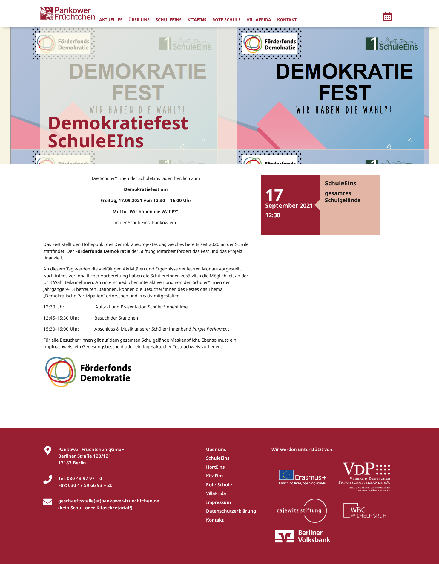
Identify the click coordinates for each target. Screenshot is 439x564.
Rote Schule (226, 19)
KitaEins (197, 19)
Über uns (139, 19)
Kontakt (287, 19)
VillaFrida (259, 19)
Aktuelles (110, 19)
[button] (387, 17)
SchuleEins (169, 19)
